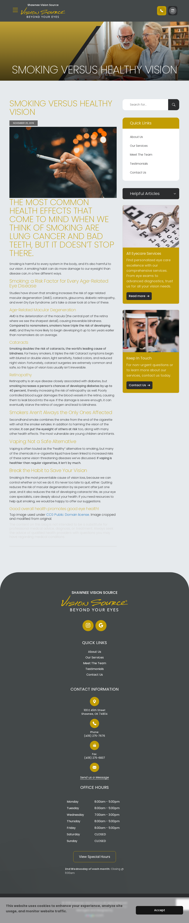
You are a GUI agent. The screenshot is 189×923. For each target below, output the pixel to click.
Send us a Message (94, 777)
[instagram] (88, 625)
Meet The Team (141, 154)
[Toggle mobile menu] (15, 10)
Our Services (139, 146)
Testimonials (139, 164)
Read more (137, 296)
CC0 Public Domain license (67, 514)
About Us (136, 137)
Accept (159, 910)
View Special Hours (94, 856)
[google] (100, 625)
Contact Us (138, 172)
